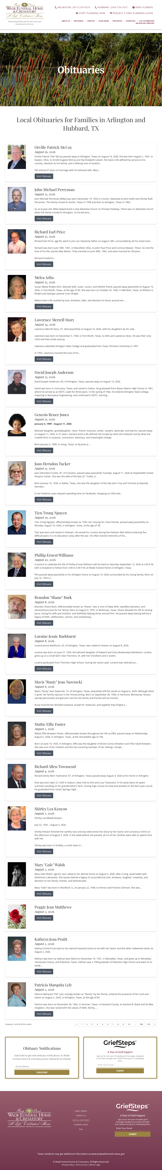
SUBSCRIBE (41, 1072)
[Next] (154, 1024)
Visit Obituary (44, 176)
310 (148, 1024)
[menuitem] (67, 21)
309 (141, 1024)
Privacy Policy (68, 1164)
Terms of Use (81, 1164)
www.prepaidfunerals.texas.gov (108, 1153)
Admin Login (94, 1164)
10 (129, 1024)
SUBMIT (120, 1070)
